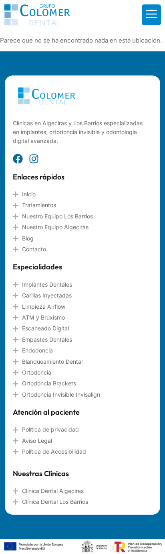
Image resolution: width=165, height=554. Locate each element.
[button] (151, 14)
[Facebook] (18, 159)
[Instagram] (34, 159)
